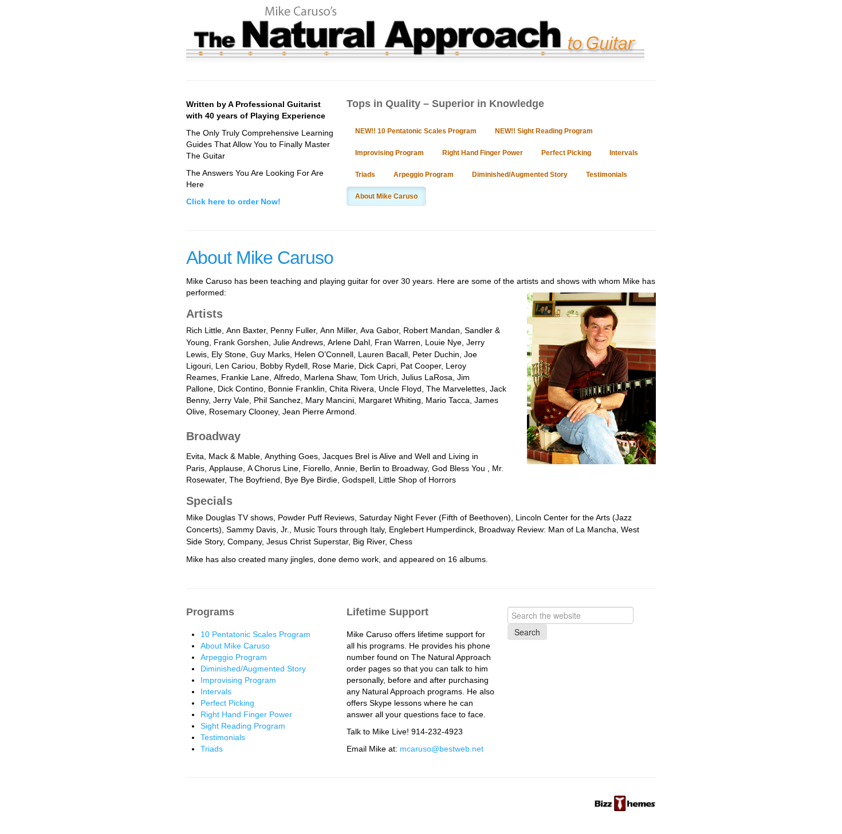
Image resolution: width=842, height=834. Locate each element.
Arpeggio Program (424, 175)
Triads (365, 175)
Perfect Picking (566, 153)
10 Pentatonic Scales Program (255, 634)
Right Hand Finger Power (482, 153)
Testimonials (606, 175)
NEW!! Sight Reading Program (544, 131)
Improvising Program (389, 153)
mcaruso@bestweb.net (441, 748)
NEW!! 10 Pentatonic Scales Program (416, 131)
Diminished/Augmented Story (520, 175)
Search (527, 632)
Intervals (623, 153)
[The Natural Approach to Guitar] (415, 57)
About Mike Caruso (386, 196)
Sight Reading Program (242, 725)
